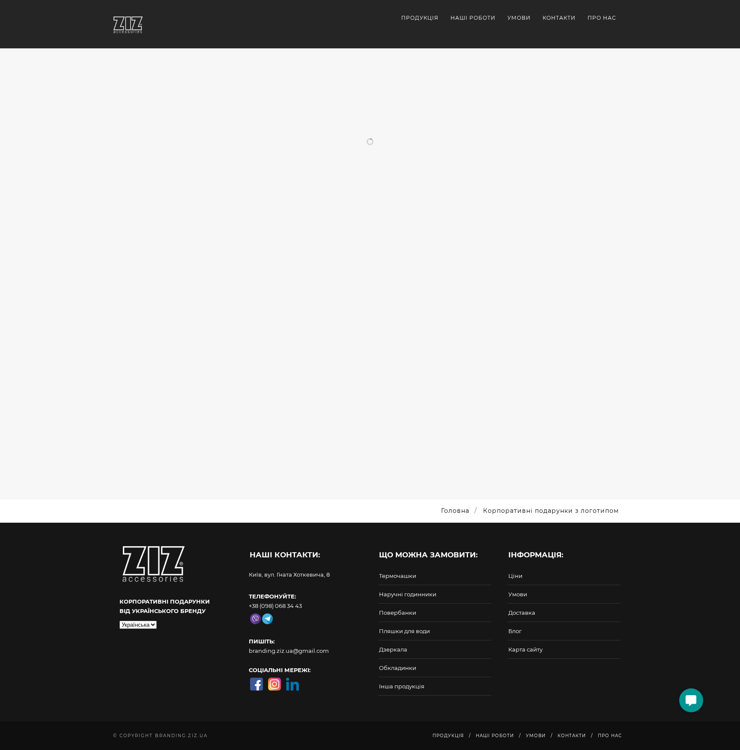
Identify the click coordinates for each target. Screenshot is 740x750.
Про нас (602, 18)
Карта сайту (525, 649)
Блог (515, 631)
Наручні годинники (407, 594)
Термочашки (397, 575)
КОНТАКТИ (559, 18)
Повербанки (397, 612)
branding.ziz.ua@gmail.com (289, 650)
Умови (517, 594)
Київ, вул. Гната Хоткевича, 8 (289, 574)
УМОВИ (519, 18)
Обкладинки (397, 667)
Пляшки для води (404, 631)
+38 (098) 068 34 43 (275, 605)
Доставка (521, 612)
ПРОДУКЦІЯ (420, 18)
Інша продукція (401, 686)
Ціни (515, 575)
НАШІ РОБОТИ (473, 18)
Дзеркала (393, 649)
